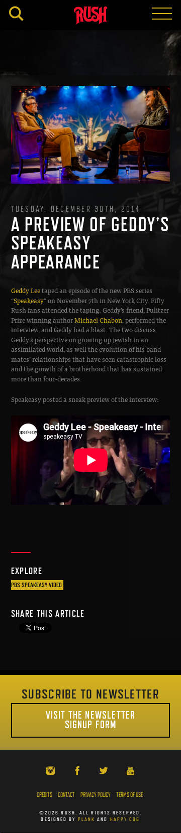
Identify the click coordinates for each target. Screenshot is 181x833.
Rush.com (90, 17)
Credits (44, 794)
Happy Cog (125, 819)
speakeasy (34, 585)
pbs (15, 585)
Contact (66, 794)
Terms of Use (129, 794)
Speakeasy (29, 300)
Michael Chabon (98, 320)
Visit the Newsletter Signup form (90, 720)
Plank (87, 819)
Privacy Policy (95, 794)
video (55, 585)
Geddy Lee (25, 290)
